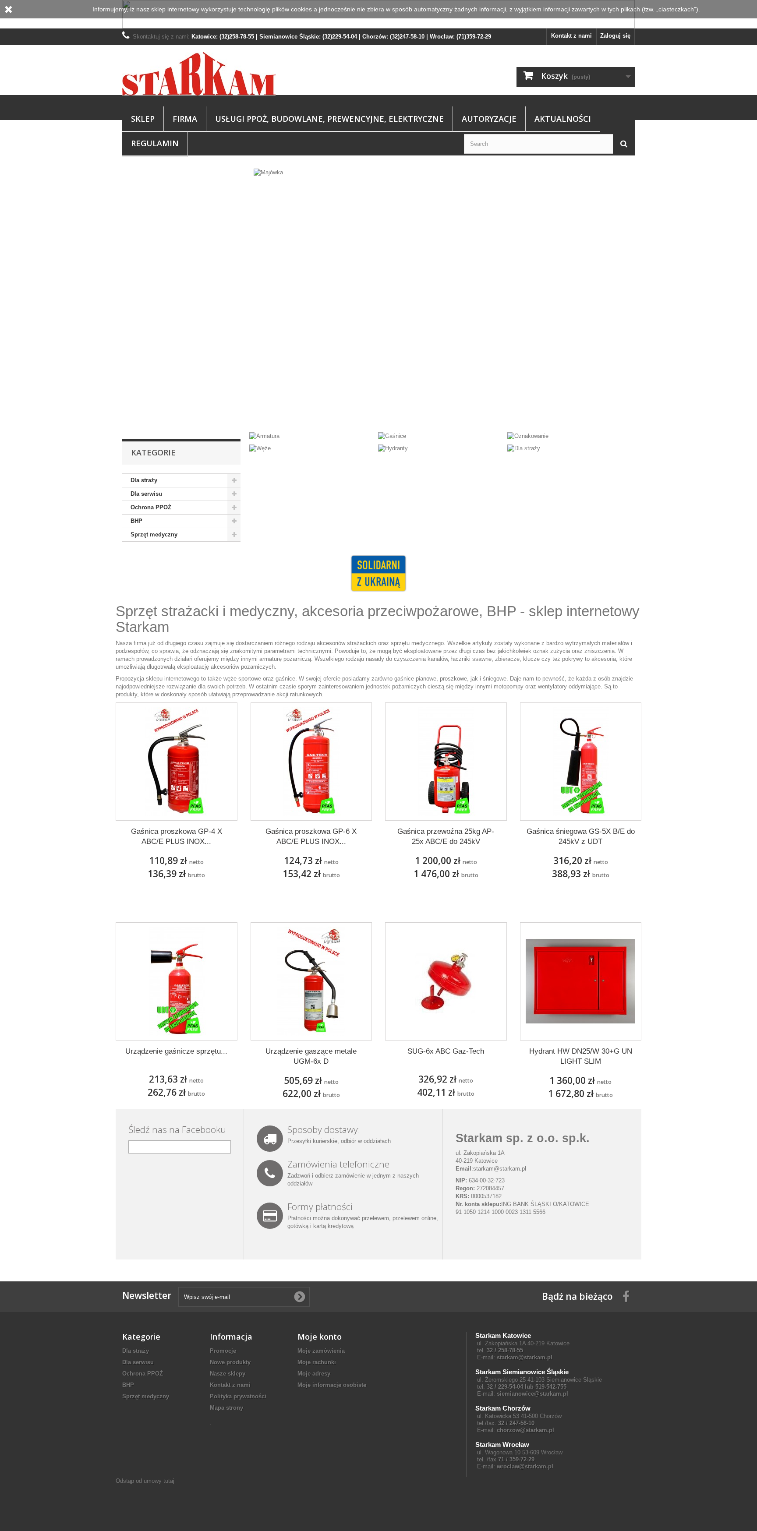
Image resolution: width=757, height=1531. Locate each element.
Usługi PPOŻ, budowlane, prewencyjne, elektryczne (329, 118)
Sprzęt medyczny (154, 534)
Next (619, 409)
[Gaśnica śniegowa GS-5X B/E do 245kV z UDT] (580, 761)
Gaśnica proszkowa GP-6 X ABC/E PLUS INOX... (311, 836)
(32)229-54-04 (339, 36)
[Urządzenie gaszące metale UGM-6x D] (311, 981)
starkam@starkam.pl (499, 1168)
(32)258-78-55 (236, 36)
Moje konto (319, 1336)
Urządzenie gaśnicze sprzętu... (176, 1051)
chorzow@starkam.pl (525, 1430)
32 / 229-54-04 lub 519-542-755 (526, 1386)
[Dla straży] (523, 448)
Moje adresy (313, 1373)
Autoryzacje (489, 118)
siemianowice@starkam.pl (532, 1393)
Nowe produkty (230, 1362)
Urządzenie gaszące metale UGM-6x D (311, 1056)
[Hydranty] (393, 448)
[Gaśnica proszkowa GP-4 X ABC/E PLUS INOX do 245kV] (176, 761)
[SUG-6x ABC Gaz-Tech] (445, 981)
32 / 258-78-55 (505, 1350)
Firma (185, 118)
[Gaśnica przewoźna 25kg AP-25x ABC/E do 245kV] (445, 761)
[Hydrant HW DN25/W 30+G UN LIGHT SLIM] (580, 981)
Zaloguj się (615, 35)
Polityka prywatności (238, 1396)
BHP (136, 521)
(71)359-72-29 (473, 36)
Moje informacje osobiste (331, 1385)
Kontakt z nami (571, 35)
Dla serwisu (146, 493)
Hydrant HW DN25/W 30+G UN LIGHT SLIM (580, 1056)
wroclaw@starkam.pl (525, 1466)
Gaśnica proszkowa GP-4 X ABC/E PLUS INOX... (176, 836)
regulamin (155, 143)
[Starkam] (203, 73)
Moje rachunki (316, 1362)
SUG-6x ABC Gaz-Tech (445, 1051)
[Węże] (260, 448)
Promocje (223, 1351)
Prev (597, 409)
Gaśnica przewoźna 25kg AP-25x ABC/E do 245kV (445, 836)
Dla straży (144, 480)
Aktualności (562, 118)
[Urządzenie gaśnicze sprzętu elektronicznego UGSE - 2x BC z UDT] (176, 981)
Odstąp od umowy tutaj (145, 1481)
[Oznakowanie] (527, 435)
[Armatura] (264, 435)
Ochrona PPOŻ (151, 507)
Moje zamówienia (321, 1351)
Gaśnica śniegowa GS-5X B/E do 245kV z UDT (581, 836)
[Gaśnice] (392, 435)
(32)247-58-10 (407, 36)
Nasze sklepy (227, 1373)
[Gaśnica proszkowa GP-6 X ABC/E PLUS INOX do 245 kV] (311, 761)
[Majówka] (378, 297)
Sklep (143, 118)
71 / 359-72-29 (516, 1459)
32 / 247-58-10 (516, 1423)
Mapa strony (226, 1407)
